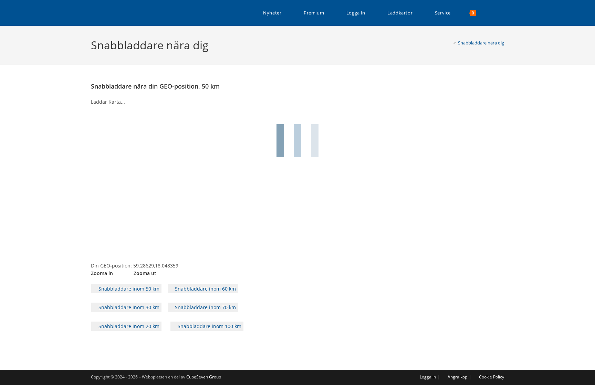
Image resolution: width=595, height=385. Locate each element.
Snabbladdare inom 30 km (128, 307)
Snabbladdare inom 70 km (205, 307)
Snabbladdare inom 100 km (208, 326)
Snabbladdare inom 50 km (128, 288)
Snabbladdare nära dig (481, 43)
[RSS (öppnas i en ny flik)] (502, 13)
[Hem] (449, 43)
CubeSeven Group (203, 377)
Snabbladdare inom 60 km (205, 288)
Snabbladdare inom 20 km (128, 326)
